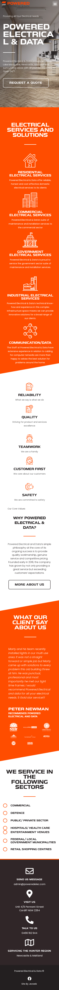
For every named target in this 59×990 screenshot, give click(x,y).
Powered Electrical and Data (24, 544)
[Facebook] (29, 978)
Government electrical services (30, 253)
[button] (54, 3)
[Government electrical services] (30, 239)
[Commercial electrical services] (30, 200)
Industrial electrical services (30, 297)
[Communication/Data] (30, 330)
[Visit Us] (30, 894)
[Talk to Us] (30, 920)
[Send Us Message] (30, 871)
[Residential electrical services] (30, 160)
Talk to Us (29, 928)
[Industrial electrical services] (30, 283)
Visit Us (29, 902)
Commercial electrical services (30, 213)
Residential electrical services (30, 173)
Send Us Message (29, 879)
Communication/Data (30, 343)
